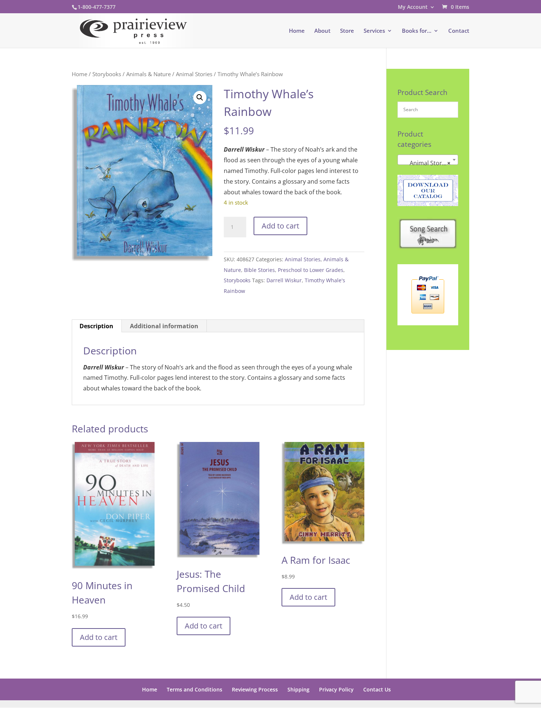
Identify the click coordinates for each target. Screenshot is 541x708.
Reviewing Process (255, 689)
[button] (199, 97)
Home (297, 31)
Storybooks (106, 74)
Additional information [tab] (164, 326)
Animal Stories (194, 74)
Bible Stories (259, 269)
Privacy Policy (336, 689)
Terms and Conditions (194, 689)
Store (347, 31)
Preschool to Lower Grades (310, 269)
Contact (458, 31)
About (322, 31)
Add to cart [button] (98, 637)
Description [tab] (96, 326)
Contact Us (377, 689)
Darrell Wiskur (284, 280)
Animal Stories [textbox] (425, 163)
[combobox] (427, 160)
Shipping (298, 689)
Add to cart (280, 226)
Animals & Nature (148, 74)
